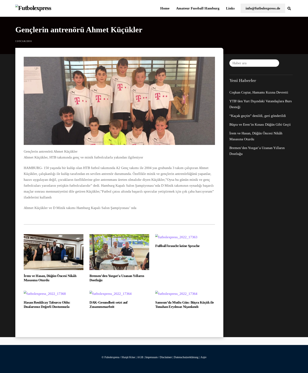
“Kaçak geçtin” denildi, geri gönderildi (257, 116)
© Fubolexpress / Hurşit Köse (118, 357)
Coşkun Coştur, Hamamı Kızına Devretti (258, 92)
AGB (140, 357)
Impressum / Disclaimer (158, 357)
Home (165, 8)
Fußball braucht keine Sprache (177, 246)
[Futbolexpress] (33, 8)
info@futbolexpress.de (263, 8)
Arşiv (203, 357)
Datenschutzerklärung (186, 357)
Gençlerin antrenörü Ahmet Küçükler (78, 29)
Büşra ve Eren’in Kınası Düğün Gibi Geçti (260, 124)
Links (230, 8)
